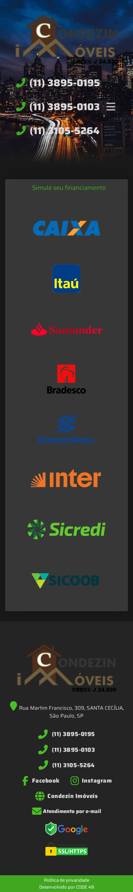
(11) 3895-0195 (64, 83)
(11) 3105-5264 (65, 131)
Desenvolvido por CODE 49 (66, 887)
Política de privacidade (66, 880)
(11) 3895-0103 (64, 107)
